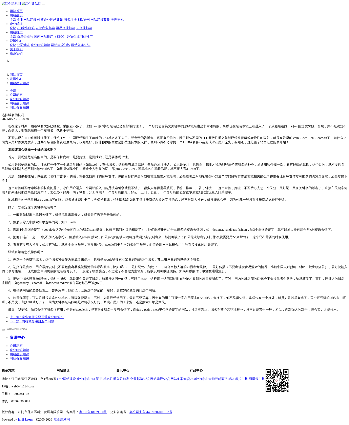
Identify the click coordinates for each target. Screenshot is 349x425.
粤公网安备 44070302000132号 (150, 412)
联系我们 (16, 53)
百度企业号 (25, 36)
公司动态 (23, 45)
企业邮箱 (83, 379)
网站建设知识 (60, 45)
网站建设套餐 (100, 19)
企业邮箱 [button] (16, 23)
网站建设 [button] (16, 15)
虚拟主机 (117, 19)
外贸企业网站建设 (50, 19)
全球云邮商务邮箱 (221, 379)
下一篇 (32, 321)
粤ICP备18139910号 (93, 412)
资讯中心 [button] (16, 40)
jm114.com (25, 419)
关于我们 (16, 49)
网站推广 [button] (16, 32)
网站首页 (16, 11)
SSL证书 (84, 19)
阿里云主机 (257, 379)
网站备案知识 (80, 45)
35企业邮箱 (84, 28)
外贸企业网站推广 (80, 36)
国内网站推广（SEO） (50, 36)
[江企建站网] (22, 3)
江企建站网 (62, 419)
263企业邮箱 (26, 28)
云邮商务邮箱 (45, 28)
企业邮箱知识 (40, 45)
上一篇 (37, 317)
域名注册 (70, 19)
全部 (13, 19)
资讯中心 (16, 79)
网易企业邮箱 (65, 28)
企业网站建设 (26, 19)
